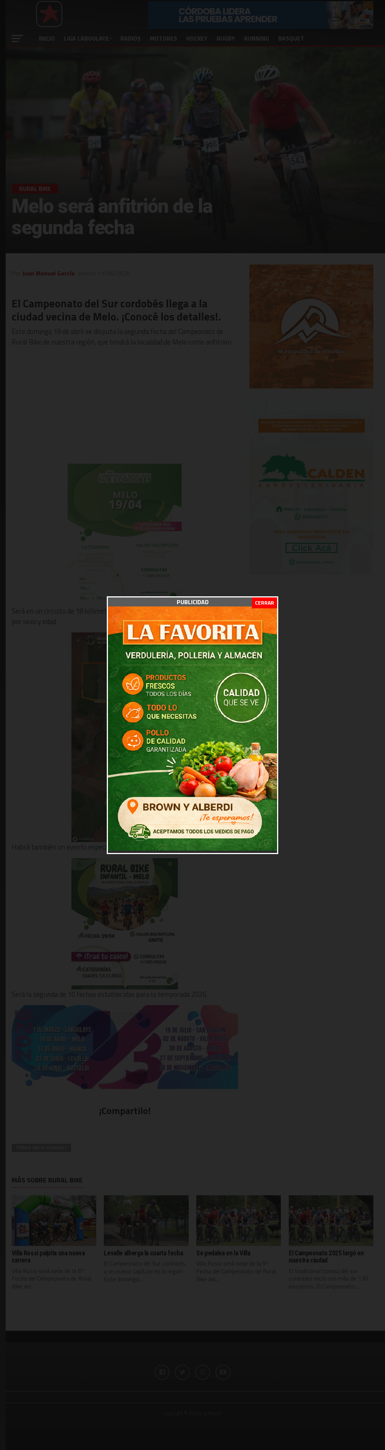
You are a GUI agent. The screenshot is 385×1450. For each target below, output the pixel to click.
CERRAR (264, 602)
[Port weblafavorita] (192, 848)
